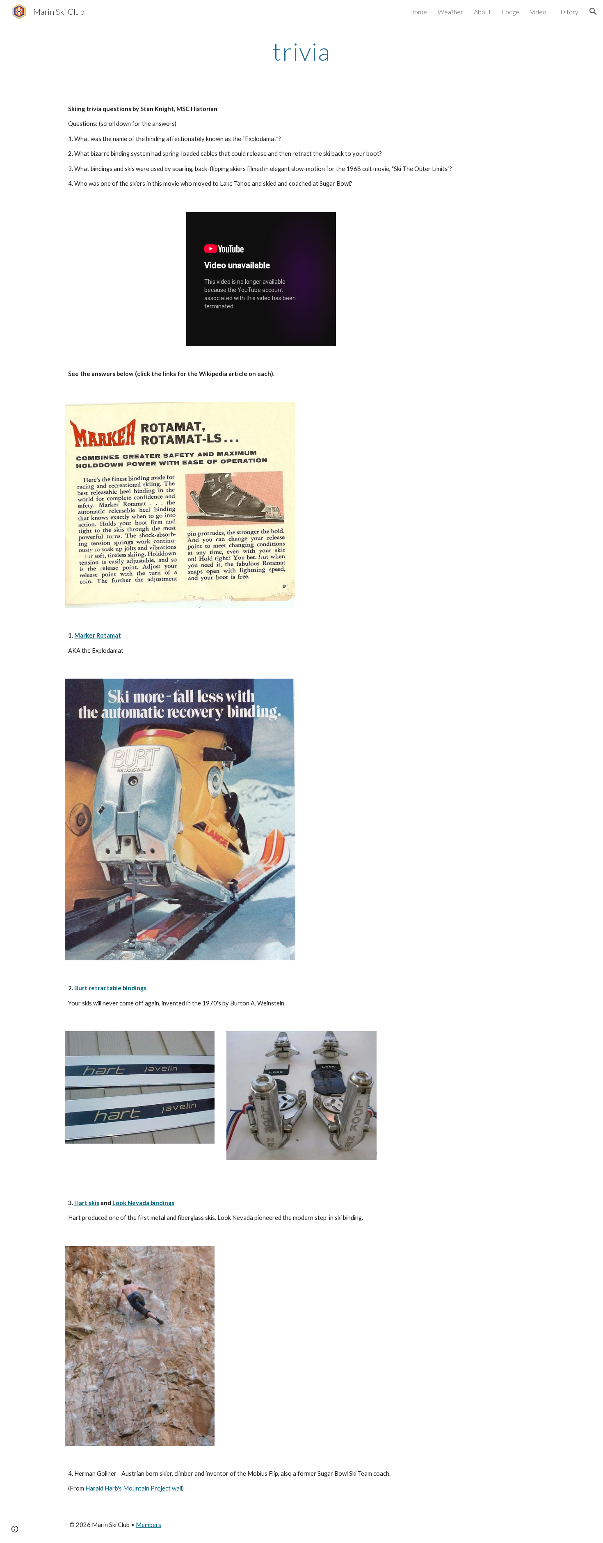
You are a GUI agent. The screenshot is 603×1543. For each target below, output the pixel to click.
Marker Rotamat (97, 635)
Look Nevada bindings (143, 1202)
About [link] (482, 12)
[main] (301, 51)
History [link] (567, 12)
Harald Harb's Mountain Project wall (133, 1488)
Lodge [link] (510, 12)
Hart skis (86, 1202)
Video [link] (538, 12)
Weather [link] (450, 12)
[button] (593, 11)
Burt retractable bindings (110, 988)
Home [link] (418, 12)
